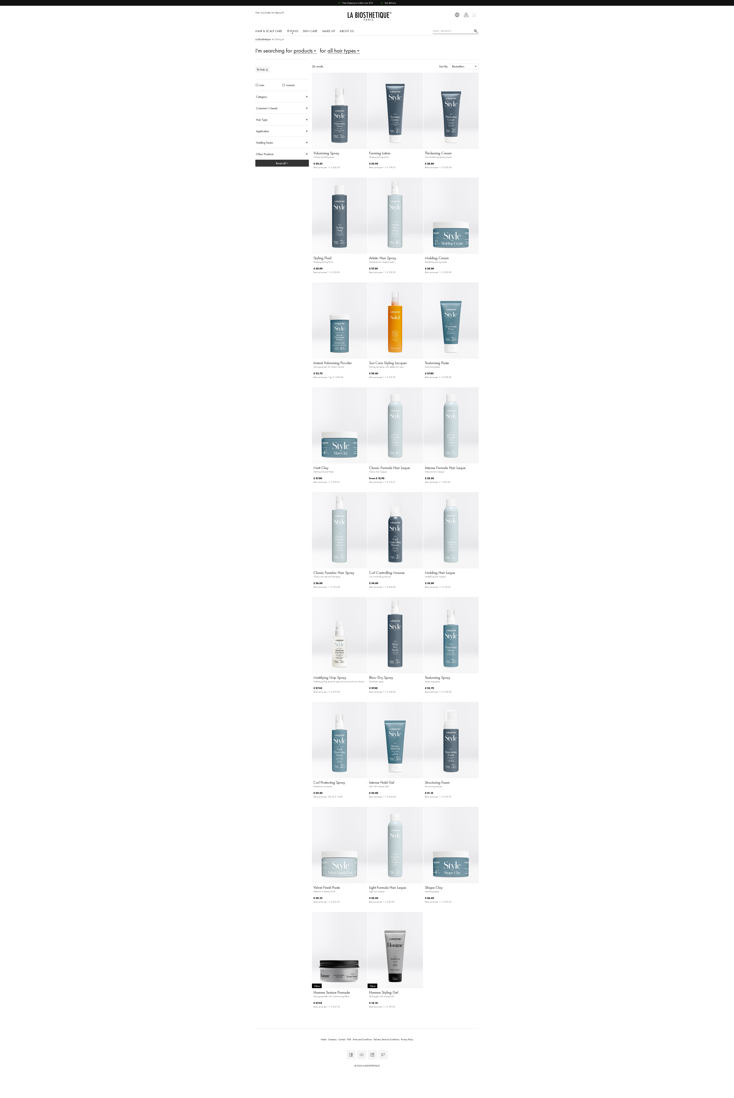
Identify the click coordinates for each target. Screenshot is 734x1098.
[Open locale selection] (457, 14)
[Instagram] (372, 1054)
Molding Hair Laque (440, 572)
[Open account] (466, 14)
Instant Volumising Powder (332, 363)
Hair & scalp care (268, 31)
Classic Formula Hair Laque (389, 467)
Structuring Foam (437, 782)
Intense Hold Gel (381, 782)
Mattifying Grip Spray (329, 677)
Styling (292, 31)
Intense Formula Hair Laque (445, 467)
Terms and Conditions (362, 1039)
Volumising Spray (326, 153)
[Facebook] (351, 1054)
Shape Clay (434, 887)
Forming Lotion (379, 153)
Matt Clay (320, 467)
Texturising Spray (437, 677)
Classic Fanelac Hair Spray (333, 572)
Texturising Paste (437, 363)
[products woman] (284, 85)
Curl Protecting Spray (329, 782)
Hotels (323, 1039)
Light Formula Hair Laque (387, 887)
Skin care (310, 31)
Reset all (281, 163)
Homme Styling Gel (383, 992)
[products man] (257, 85)
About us (346, 31)
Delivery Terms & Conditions (386, 1039)
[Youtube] (361, 1054)
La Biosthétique (263, 39)
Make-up (328, 31)
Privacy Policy (407, 1039)
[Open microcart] (474, 14)
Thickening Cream (438, 153)
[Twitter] (383, 1054)
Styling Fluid (322, 258)
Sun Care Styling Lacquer (388, 363)
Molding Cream (437, 258)
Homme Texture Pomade (331, 992)
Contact (341, 1039)
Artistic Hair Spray (382, 258)
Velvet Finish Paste (326, 887)
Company (332, 1039)
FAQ (349, 1039)
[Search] (476, 30)
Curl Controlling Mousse (387, 572)
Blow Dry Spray (381, 677)
